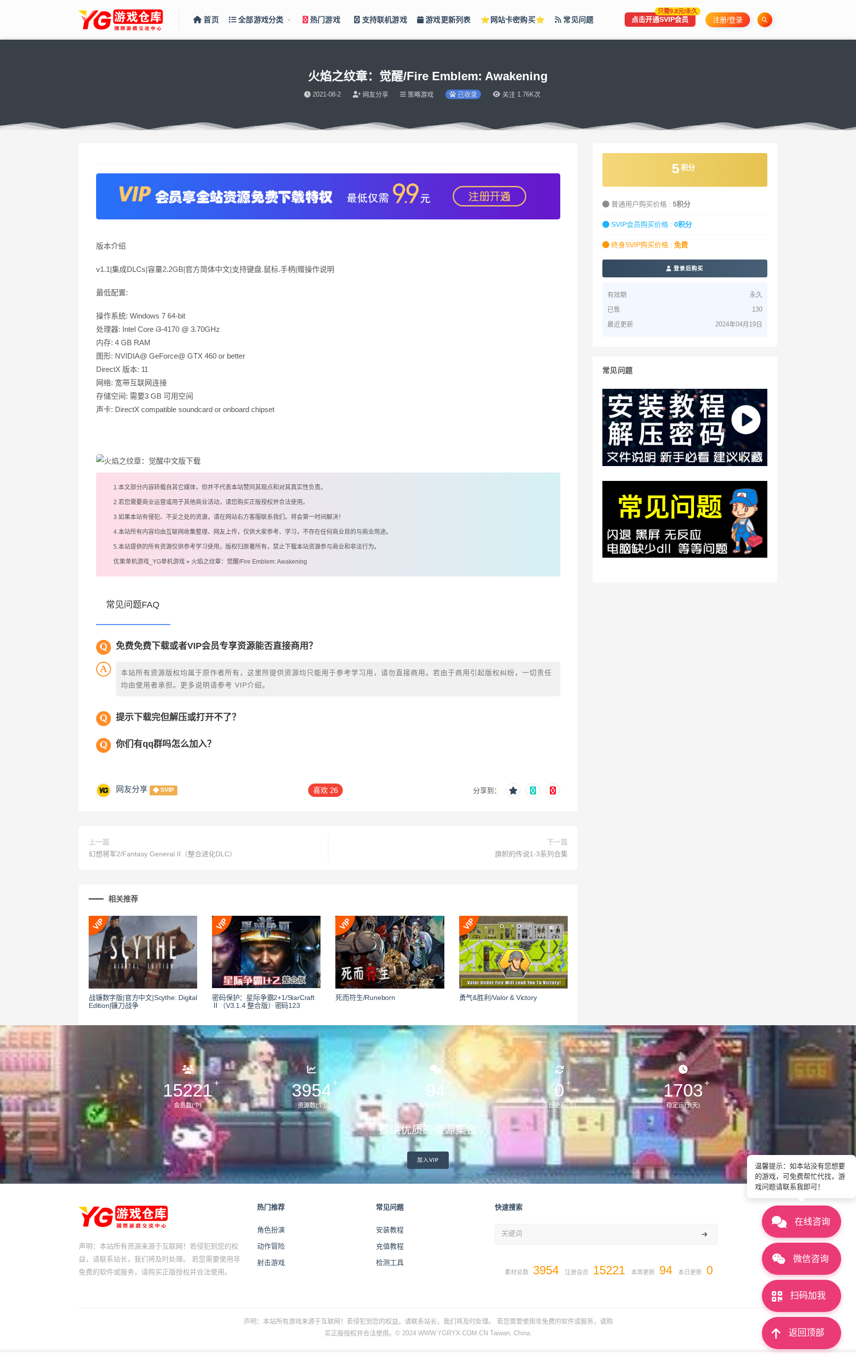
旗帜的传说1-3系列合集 (531, 854)
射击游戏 (271, 1262)
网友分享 (132, 789)
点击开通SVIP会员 (664, 17)
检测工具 (390, 1262)
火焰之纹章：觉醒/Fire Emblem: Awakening (249, 561)
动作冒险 (271, 1246)
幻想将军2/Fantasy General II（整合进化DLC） (162, 854)
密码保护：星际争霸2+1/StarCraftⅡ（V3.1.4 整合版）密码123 (263, 1002)
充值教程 (390, 1246)
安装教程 (390, 1230)
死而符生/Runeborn (365, 997)
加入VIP (428, 1160)
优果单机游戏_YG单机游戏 (149, 561)
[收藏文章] (513, 790)
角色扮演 (271, 1230)
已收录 (466, 94)
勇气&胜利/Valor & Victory (498, 997)
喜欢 (325, 790)
